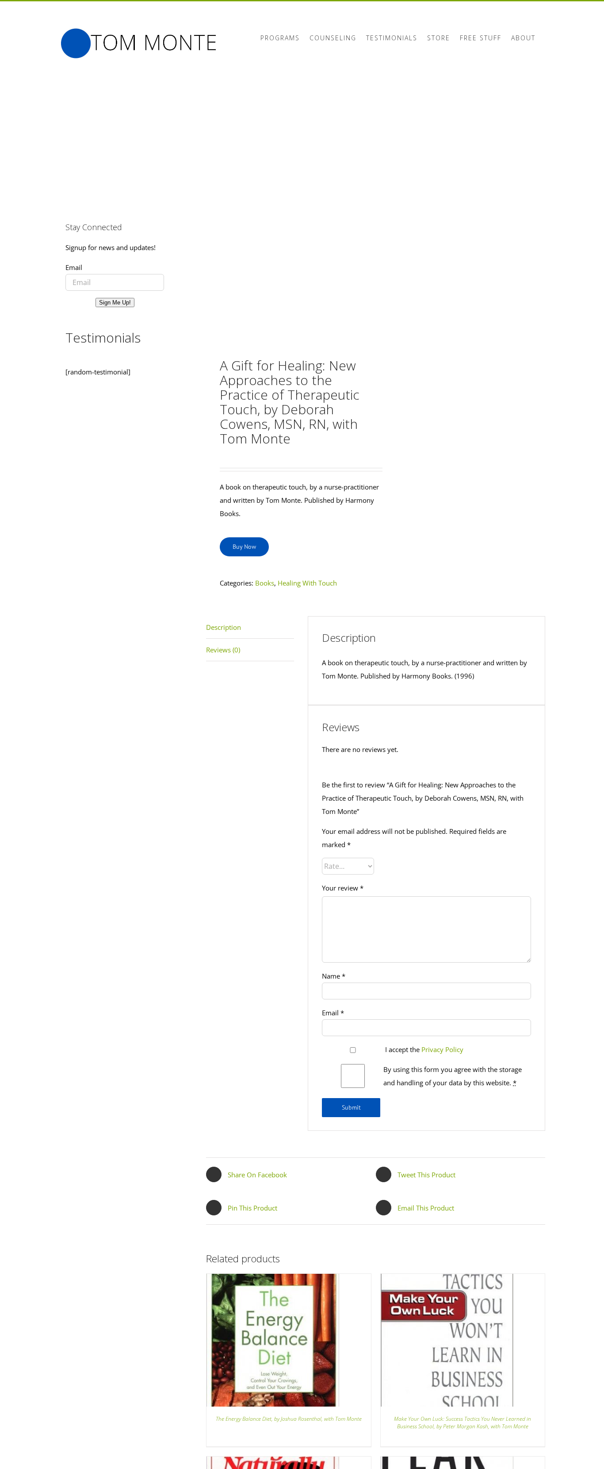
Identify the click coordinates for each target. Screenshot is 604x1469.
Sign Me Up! (115, 302)
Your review (342, 887)
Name (333, 976)
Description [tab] (223, 627)
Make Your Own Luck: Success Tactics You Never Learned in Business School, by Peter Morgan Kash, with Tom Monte (462, 1422)
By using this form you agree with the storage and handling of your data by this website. (452, 1076)
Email (333, 1012)
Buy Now (244, 547)
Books (264, 582)
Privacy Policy (442, 1049)
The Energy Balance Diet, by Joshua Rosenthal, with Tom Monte (289, 1419)
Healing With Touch (307, 582)
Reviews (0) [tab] (223, 649)
